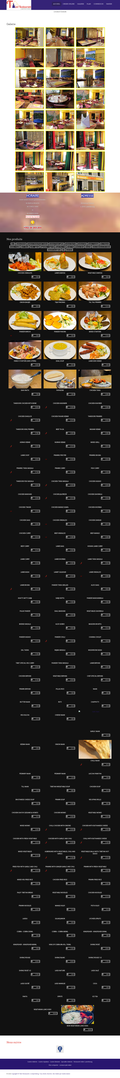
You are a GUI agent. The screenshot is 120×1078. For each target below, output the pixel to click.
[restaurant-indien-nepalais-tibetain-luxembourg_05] (60, 58)
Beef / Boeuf (25, 247)
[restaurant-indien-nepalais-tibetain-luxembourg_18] (90, 141)
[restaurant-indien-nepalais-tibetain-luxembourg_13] (30, 120)
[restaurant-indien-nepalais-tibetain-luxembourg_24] (90, 182)
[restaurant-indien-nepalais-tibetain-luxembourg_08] (60, 79)
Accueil (56, 4)
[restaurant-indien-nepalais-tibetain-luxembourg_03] (90, 37)
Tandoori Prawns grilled (56, 244)
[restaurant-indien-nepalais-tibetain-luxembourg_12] (90, 99)
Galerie (80, 4)
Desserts (88, 247)
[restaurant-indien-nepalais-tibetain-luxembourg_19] (30, 161)
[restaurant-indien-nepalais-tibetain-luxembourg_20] (60, 161)
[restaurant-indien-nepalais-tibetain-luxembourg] (30, 37)
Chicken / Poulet (15, 247)
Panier (109, 4)
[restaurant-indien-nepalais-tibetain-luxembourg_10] (30, 99)
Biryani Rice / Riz (60, 247)
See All (13, 244)
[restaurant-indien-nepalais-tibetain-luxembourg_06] (90, 58)
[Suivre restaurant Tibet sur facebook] (60, 1049)
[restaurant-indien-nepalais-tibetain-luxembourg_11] (60, 99)
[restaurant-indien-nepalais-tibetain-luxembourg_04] (30, 58)
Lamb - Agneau (34, 247)
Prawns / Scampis (93, 244)
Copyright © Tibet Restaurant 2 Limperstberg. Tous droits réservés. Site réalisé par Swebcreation (40, 1074)
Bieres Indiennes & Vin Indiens (101, 247)
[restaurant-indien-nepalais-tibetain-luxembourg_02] (60, 37)
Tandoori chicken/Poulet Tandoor (37, 244)
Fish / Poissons (104, 244)
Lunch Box (69, 250)
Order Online (68, 4)
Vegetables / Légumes (47, 247)
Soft (63, 250)
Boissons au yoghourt (54, 250)
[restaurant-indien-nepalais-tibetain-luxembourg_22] (30, 182)
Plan (89, 4)
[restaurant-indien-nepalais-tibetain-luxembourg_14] (60, 120)
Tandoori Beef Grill (70, 244)
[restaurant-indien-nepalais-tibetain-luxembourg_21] (90, 161)
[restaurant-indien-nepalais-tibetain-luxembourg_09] (90, 79)
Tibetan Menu (80, 247)
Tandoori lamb (82, 244)
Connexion (98, 4)
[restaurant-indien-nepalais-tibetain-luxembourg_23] (60, 182)
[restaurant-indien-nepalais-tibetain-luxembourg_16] (30, 141)
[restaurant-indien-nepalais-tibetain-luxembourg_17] (60, 141)
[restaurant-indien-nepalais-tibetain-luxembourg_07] (30, 79)
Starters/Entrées (21, 244)
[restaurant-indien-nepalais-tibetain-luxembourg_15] (90, 120)
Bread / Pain (70, 247)
